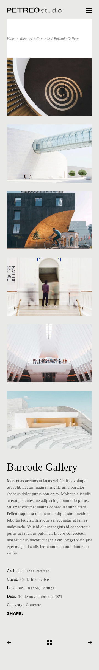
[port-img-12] (49, 287)
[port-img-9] (49, 87)
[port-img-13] (49, 353)
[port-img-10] (49, 153)
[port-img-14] (49, 420)
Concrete (33, 605)
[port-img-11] (49, 220)
